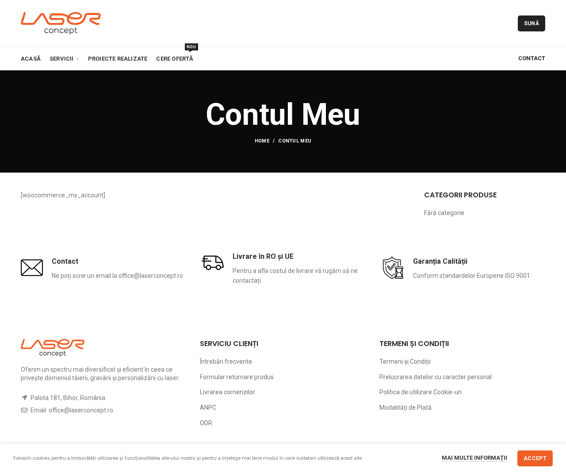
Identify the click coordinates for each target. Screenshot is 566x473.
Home (262, 141)
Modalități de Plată (405, 407)
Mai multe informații (474, 457)
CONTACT (531, 58)
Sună (531, 23)
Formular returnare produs (237, 377)
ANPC (208, 407)
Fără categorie (444, 212)
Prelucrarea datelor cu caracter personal (435, 377)
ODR (206, 423)
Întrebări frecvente (226, 361)
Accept (535, 458)
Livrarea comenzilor (227, 392)
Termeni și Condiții (405, 361)
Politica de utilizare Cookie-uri (420, 392)
